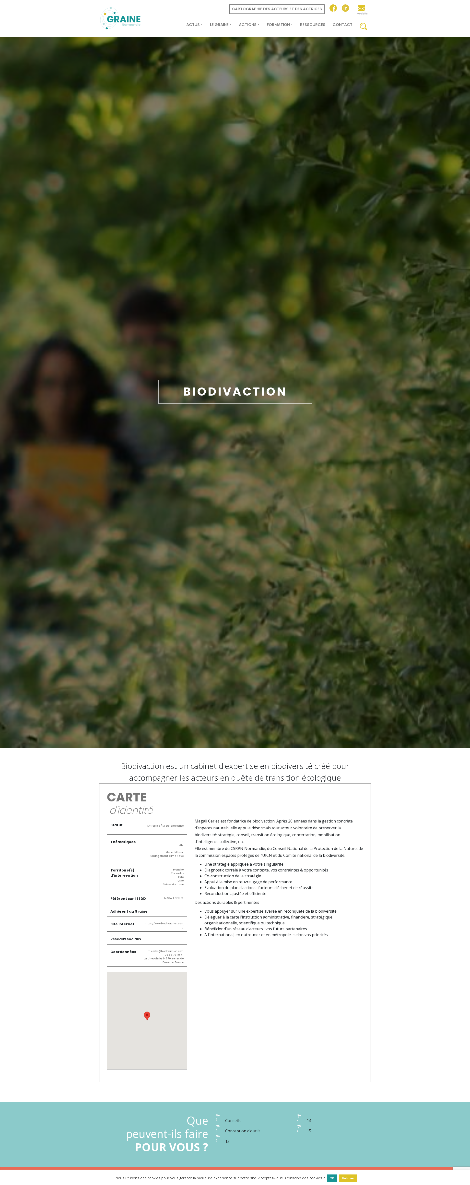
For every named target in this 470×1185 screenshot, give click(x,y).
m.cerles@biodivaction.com (166, 951)
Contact (342, 25)
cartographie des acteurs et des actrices (277, 9)
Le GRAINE (219, 25)
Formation (278, 25)
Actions (248, 25)
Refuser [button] (348, 1178)
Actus (193, 25)
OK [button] (332, 1178)
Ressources (312, 25)
